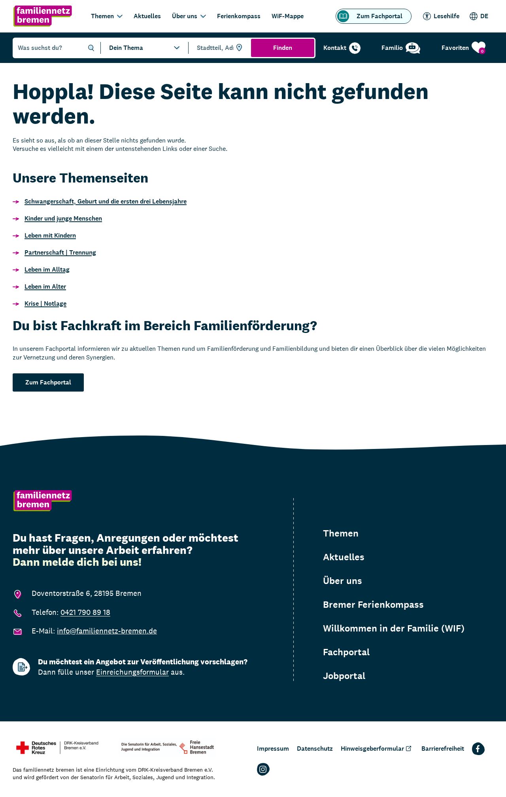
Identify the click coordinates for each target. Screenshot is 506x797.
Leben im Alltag (47, 269)
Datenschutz (315, 748)
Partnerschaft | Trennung (60, 252)
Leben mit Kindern (50, 235)
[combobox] (218, 48)
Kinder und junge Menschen (63, 218)
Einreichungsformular (132, 672)
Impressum (273, 748)
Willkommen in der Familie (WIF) (393, 628)
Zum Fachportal (379, 16)
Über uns (184, 16)
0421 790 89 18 (85, 612)
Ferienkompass (239, 16)
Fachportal (346, 652)
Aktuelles (147, 16)
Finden (282, 48)
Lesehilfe (446, 16)
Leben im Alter (45, 286)
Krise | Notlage (45, 303)
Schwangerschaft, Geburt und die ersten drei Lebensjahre (106, 201)
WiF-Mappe (288, 16)
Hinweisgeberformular (372, 748)
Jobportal (344, 676)
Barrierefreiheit (442, 748)
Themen (102, 16)
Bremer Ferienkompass (373, 604)
